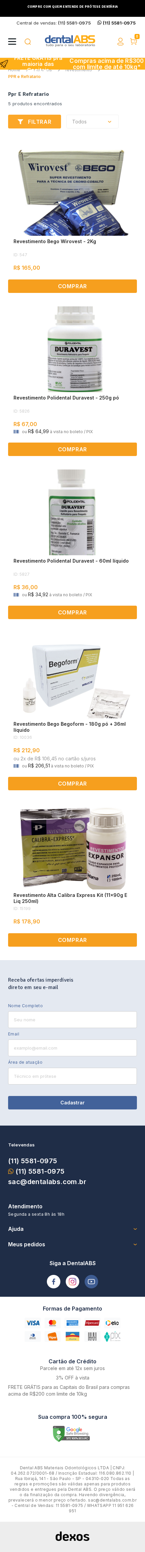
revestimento (78, 69)
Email (13, 1033)
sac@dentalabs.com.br (47, 1182)
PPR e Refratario (24, 76)
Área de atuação (25, 1062)
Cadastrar (72, 1102)
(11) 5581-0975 (32, 1161)
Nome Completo (25, 1005)
